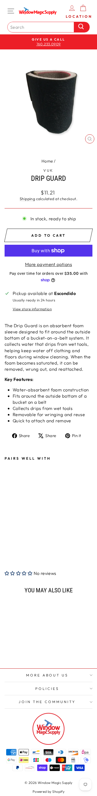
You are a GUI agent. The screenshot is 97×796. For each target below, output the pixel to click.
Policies (47, 688)
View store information (32, 309)
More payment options (48, 264)
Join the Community (47, 702)
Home (47, 161)
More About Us (47, 675)
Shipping (27, 198)
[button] (18, 573)
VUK (48, 170)
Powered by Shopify (48, 791)
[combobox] (42, 27)
